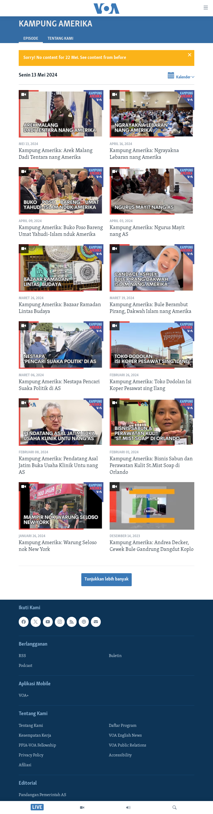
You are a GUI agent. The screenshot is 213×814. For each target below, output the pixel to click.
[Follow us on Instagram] (60, 622)
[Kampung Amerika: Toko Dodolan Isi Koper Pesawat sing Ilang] (152, 345)
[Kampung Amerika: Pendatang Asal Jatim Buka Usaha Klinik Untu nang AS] (61, 422)
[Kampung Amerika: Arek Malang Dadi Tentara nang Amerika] (61, 114)
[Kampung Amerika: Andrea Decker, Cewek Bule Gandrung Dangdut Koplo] (152, 506)
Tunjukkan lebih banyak (106, 579)
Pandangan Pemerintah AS (42, 795)
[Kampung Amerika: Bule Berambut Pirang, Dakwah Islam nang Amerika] (152, 268)
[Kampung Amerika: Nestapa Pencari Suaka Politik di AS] (61, 345)
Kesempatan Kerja (35, 735)
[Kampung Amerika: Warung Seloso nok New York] (61, 506)
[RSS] (72, 622)
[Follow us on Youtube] (48, 622)
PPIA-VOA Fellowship (37, 745)
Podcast (25, 666)
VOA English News (125, 735)
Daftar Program (122, 725)
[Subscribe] (96, 622)
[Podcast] (84, 622)
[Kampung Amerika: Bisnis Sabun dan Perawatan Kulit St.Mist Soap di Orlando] (152, 422)
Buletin (115, 656)
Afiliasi (25, 765)
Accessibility (120, 755)
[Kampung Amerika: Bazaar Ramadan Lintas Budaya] (61, 268)
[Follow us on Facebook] (24, 622)
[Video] (82, 807)
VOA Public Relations (127, 745)
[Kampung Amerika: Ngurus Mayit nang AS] (152, 191)
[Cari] (174, 807)
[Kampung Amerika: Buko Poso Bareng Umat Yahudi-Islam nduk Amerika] (61, 191)
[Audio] (128, 807)
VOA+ (24, 696)
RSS (22, 656)
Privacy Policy (31, 755)
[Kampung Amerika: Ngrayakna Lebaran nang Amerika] (152, 114)
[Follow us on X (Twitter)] (36, 622)
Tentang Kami (60, 39)
